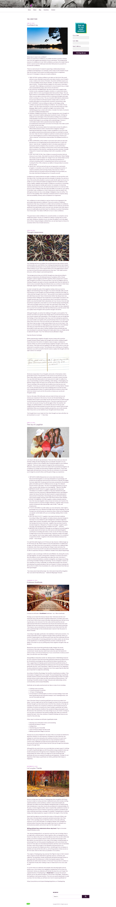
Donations (46, 9)
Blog (40, 9)
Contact (53, 9)
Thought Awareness (35, 232)
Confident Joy (32, 25)
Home (29, 9)
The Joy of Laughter (35, 425)
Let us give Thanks (34, 768)
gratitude (50, 719)
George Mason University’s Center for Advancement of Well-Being (45, 657)
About (34, 9)
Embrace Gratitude (34, 582)
